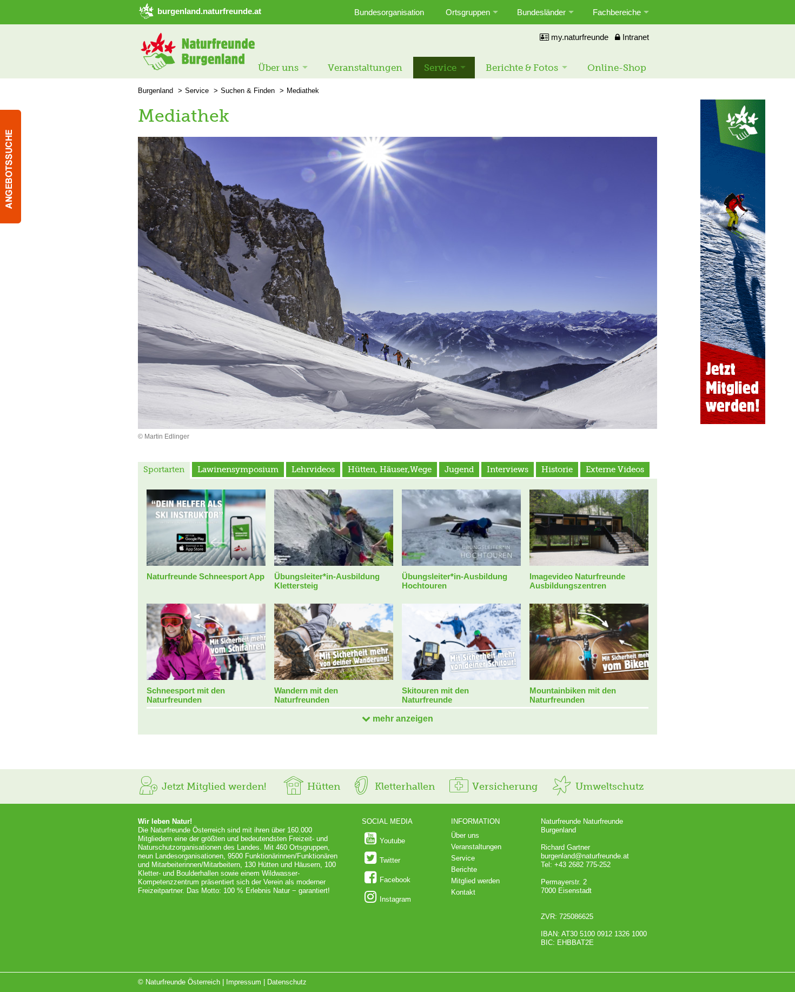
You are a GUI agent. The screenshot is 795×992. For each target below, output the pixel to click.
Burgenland (155, 91)
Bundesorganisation (389, 12)
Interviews (507, 469)
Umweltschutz (608, 786)
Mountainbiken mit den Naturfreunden (572, 695)
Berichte (464, 869)
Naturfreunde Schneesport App (205, 576)
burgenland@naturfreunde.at (585, 856)
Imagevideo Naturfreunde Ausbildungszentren (577, 581)
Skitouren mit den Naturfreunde (435, 695)
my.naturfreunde (578, 37)
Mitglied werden (475, 881)
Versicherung (503, 786)
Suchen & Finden (248, 91)
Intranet (634, 37)
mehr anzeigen (401, 718)
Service (440, 67)
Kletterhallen (403, 786)
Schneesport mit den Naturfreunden (186, 695)
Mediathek (303, 91)
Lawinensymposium (238, 469)
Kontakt (463, 892)
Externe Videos (615, 469)
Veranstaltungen (365, 67)
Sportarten (163, 469)
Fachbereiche (617, 12)
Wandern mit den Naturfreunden (306, 695)
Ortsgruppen (468, 12)
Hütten (322, 786)
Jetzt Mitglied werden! (212, 786)
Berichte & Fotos (522, 67)
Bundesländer (541, 12)
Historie (557, 469)
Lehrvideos (313, 469)
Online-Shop (616, 67)
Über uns (278, 67)
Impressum (243, 982)
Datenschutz (287, 982)
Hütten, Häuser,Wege (390, 469)
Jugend (459, 469)
